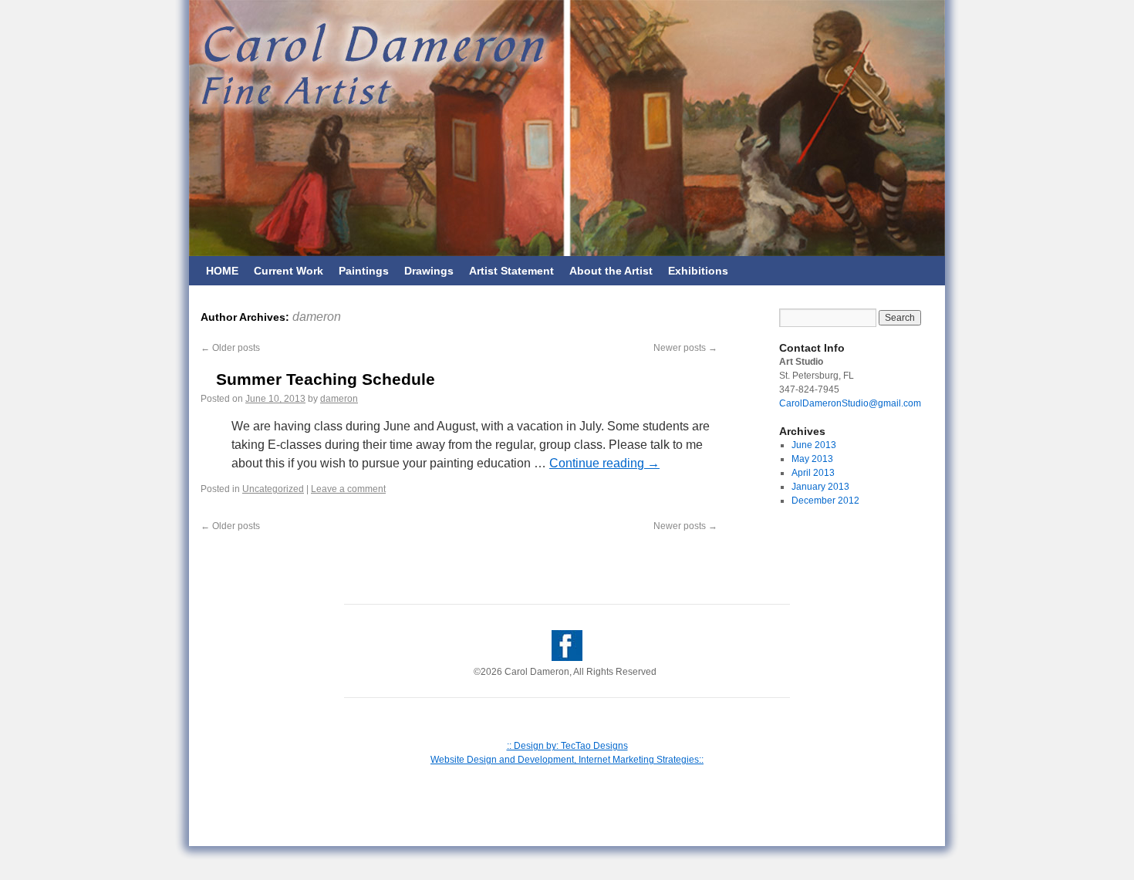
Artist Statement (511, 271)
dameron (316, 316)
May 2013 (812, 458)
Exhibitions (698, 271)
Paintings (364, 271)
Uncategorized (273, 489)
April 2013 (813, 472)
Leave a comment (348, 489)
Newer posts (685, 347)
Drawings (429, 271)
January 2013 (820, 486)
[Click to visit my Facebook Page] (567, 657)
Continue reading (604, 463)
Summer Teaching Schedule (325, 379)
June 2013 (813, 445)
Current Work (288, 271)
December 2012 (825, 500)
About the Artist (611, 271)
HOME (222, 271)
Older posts (230, 347)
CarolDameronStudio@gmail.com (850, 403)
